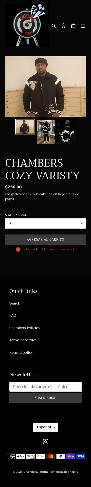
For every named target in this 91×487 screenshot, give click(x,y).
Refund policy (21, 352)
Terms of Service (23, 340)
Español (44, 427)
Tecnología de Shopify (63, 471)
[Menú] (83, 25)
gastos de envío (23, 194)
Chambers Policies (24, 328)
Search (14, 303)
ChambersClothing (36, 471)
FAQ (12, 315)
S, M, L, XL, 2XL (16, 215)
